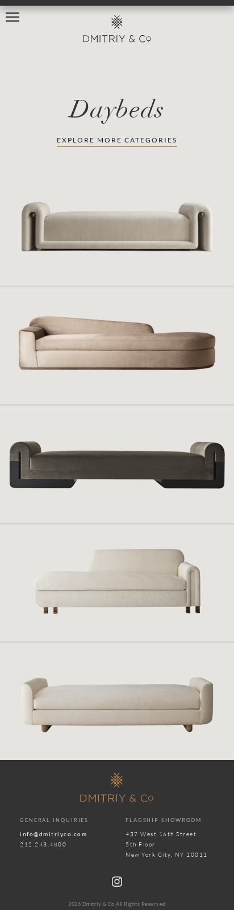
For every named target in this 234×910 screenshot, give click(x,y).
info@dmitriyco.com (53, 834)
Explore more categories (117, 140)
